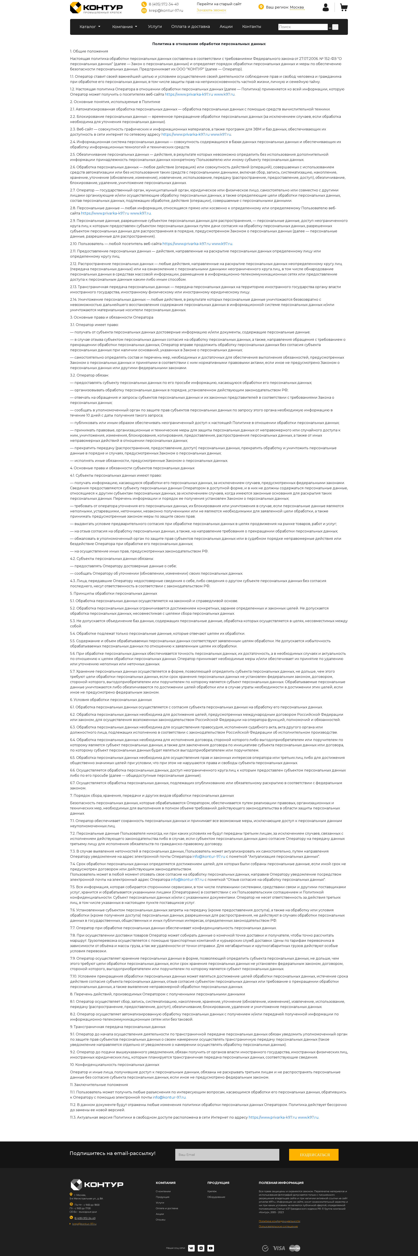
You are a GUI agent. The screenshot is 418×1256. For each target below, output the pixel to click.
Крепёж (212, 1191)
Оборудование (216, 1197)
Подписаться (315, 1155)
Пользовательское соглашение (278, 1226)
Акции (226, 26)
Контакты (251, 26)
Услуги (155, 26)
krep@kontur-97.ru (166, 10)
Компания (123, 26)
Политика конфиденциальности (279, 1221)
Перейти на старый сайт (219, 4)
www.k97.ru (224, 94)
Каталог (88, 26)
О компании (163, 1191)
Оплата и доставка (190, 26)
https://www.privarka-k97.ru (189, 94)
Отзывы (160, 1219)
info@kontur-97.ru (208, 856)
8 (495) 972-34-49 (164, 4)
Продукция (162, 1197)
